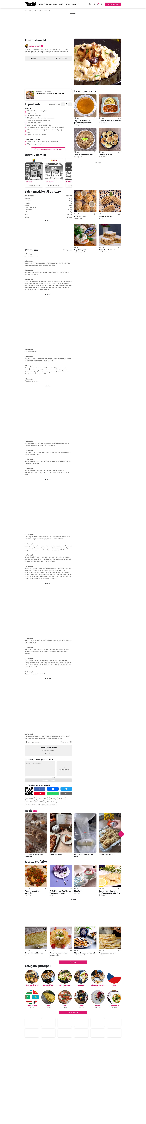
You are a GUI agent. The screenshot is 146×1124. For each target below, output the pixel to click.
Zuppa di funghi (31, 805)
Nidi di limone (80, 216)
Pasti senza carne (64, 985)
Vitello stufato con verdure (110, 121)
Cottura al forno (48, 985)
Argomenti (49, 4)
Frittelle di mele (105, 155)
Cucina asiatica (32, 1006)
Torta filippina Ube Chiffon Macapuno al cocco (60, 892)
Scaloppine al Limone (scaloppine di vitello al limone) (108, 892)
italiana (61, 798)
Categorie (41, 4)
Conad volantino (50, 181)
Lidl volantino (29, 181)
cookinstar (28, 895)
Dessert (97, 1006)
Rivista (68, 4)
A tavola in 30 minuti (48, 805)
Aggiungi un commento (48, 780)
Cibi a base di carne (32, 985)
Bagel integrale (80, 250)
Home (26, 11)
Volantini (61, 4)
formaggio (30, 801)
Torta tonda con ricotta (83, 155)
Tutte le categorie (73, 1012)
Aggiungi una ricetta (113, 4)
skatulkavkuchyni (79, 252)
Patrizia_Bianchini (34, 46)
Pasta (48, 1006)
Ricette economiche (97, 985)
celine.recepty (78, 218)
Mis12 (101, 218)
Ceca (114, 985)
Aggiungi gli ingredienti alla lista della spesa (49, 149)
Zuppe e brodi (34, 11)
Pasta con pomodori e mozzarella (58, 954)
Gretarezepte (103, 895)
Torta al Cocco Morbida (34, 953)
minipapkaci (78, 125)
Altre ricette (73, 962)
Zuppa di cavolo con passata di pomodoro (83, 122)
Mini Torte (78, 891)
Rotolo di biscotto (106, 216)
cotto (53, 798)
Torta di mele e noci (107, 250)
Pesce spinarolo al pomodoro (32, 892)
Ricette (55, 4)
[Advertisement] (73, 25)
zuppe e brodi (41, 798)
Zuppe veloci (51, 801)
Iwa (51, 957)
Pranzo (81, 1006)
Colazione (81, 985)
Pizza (64, 1006)
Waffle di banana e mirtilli (84, 953)
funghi (40, 801)
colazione (29, 798)
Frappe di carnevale (107, 953)
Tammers (52, 895)
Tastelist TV (74, 4)
